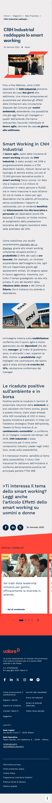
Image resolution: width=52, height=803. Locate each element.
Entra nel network (34, 698)
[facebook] (6, 680)
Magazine (7, 716)
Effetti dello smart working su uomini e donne (25, 507)
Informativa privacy (12, 764)
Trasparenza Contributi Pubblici (17, 777)
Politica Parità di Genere (14, 782)
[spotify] (39, 680)
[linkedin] (13, 680)
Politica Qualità (10, 786)
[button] (6, 527)
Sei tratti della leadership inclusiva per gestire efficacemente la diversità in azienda (22, 589)
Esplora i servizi (10, 700)
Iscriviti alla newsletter (36, 692)
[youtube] (33, 680)
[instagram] (26, 680)
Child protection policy (13, 769)
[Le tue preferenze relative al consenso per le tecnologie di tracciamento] (47, 798)
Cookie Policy (9, 773)
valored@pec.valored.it (13, 746)
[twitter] (19, 679)
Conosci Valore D (11, 711)
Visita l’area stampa (35, 711)
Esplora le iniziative (12, 705)
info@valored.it (10, 744)
